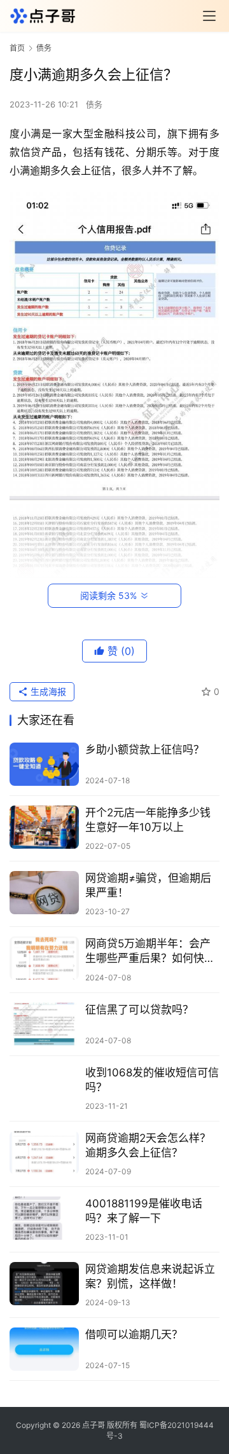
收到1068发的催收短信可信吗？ (152, 1080)
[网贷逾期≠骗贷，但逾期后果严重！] (44, 892)
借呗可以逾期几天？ (134, 1334)
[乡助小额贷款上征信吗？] (44, 764)
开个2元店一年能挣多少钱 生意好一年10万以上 (148, 819)
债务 (94, 104)
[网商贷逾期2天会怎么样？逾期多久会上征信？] (44, 1152)
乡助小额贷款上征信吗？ (144, 749)
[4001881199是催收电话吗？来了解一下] (44, 1218)
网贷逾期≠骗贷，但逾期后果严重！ (148, 885)
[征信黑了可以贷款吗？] (44, 1024)
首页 (17, 48)
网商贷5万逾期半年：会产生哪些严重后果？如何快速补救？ (150, 951)
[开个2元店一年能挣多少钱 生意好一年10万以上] (44, 827)
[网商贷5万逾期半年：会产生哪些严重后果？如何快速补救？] (44, 958)
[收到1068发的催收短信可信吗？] (44, 1087)
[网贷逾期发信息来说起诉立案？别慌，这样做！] (44, 1283)
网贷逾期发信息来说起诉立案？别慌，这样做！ (150, 1276)
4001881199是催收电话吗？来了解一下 (143, 1210)
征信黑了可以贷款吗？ (139, 1009)
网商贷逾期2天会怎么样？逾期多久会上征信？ (148, 1145)
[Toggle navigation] (209, 15)
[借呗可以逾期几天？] (44, 1349)
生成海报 (47, 691)
